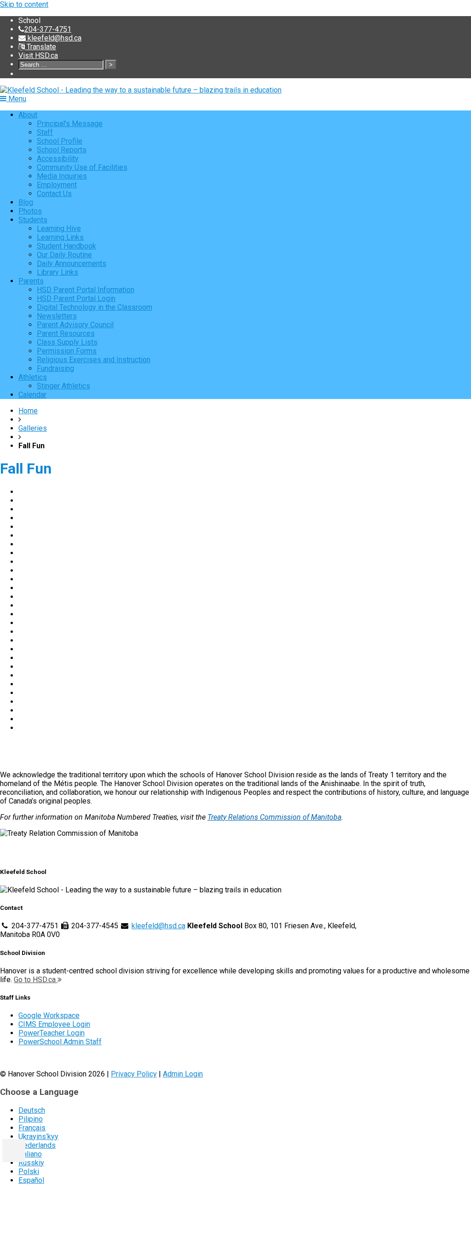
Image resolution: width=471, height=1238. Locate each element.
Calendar (32, 394)
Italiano (30, 1154)
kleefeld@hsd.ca (53, 38)
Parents (31, 281)
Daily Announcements (71, 263)
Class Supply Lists (67, 342)
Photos (30, 211)
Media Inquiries (62, 176)
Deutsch (31, 1110)
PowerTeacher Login (51, 1033)
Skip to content (24, 4)
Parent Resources (66, 333)
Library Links (57, 272)
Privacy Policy (134, 1074)
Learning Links (60, 237)
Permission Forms (67, 351)
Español (31, 1180)
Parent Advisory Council (75, 324)
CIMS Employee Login (54, 1024)
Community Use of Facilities (82, 167)
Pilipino (30, 1119)
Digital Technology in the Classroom (94, 307)
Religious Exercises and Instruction (93, 359)
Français (32, 1127)
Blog (25, 202)
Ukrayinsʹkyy (38, 1136)
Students (32, 219)
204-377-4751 (47, 29)
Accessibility (58, 158)
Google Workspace (49, 1015)
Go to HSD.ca (35, 979)
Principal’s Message (70, 123)
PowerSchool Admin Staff (60, 1041)
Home (28, 410)
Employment (57, 184)
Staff (45, 132)
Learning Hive (59, 228)
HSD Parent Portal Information (85, 289)
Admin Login (183, 1074)
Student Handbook (66, 246)
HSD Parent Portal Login (76, 298)
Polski (28, 1171)
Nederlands (37, 1145)
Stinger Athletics (63, 386)
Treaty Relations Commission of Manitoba (274, 817)
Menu (16, 98)
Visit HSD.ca (38, 55)
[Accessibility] (13, 1150)
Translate (40, 46)
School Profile (59, 141)
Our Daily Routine (64, 254)
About (27, 114)
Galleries (32, 428)
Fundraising (55, 368)
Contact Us (54, 193)
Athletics (32, 377)
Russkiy (31, 1162)
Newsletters (57, 316)
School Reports (61, 149)
